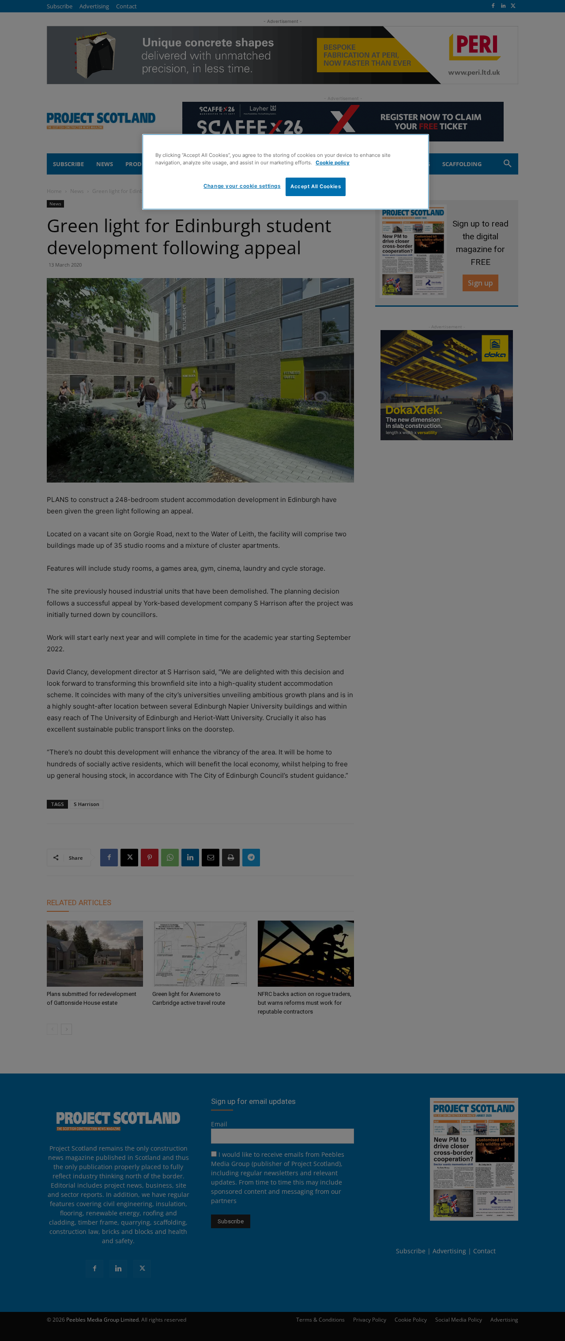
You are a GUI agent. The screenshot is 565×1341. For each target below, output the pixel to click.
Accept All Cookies (315, 186)
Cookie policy (333, 163)
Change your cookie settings (241, 186)
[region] (285, 172)
